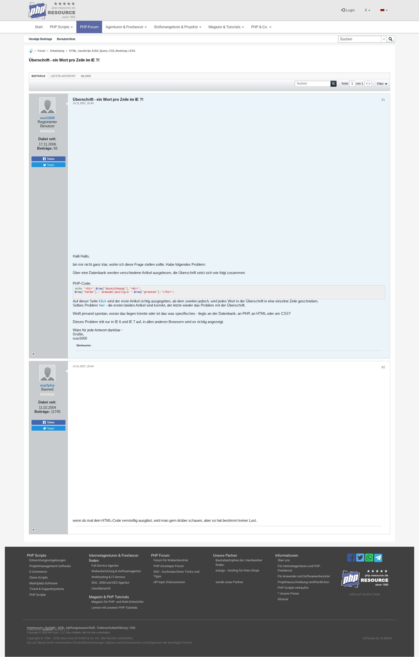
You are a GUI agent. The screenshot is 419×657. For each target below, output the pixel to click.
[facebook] (351, 560)
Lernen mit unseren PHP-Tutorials (114, 607)
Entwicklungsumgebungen (47, 560)
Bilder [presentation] (86, 76)
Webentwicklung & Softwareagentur (116, 571)
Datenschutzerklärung (112, 628)
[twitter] (360, 560)
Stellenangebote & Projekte (176, 27)
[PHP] (52, 10)
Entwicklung (57, 50)
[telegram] (378, 559)
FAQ (132, 628)
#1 (383, 100)
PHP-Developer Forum (168, 566)
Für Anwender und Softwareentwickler (304, 576)
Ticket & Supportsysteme (46, 589)
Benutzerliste (66, 39)
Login (350, 10)
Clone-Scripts (38, 577)
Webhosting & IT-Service (108, 577)
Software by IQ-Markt (377, 638)
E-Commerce (38, 571)
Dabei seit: (47, 139)
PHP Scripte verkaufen (293, 587)
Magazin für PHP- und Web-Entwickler (117, 602)
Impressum (35, 628)
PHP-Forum (89, 27)
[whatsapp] (369, 560)
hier (102, 305)
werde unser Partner (229, 582)
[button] (367, 10)
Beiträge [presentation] (38, 76)
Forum (41, 50)
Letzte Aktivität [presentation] (63, 76)
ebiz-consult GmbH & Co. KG (79, 638)
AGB (61, 628)
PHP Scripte (60, 27)
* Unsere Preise (288, 593)
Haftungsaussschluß (80, 628)
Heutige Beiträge (40, 39)
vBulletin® (47, 629)
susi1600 (47, 118)
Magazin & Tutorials (225, 27)
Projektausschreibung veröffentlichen (303, 582)
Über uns (284, 560)
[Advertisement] (218, 181)
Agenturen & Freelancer (125, 27)
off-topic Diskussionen (169, 582)
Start (39, 27)
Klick (102, 301)
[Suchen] (390, 39)
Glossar (283, 599)
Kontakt (50, 628)
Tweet (50, 165)
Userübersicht (101, 588)
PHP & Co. (260, 27)
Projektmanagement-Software (50, 566)
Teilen (50, 158)
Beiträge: (45, 148)
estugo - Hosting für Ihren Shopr (237, 570)
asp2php (47, 385)
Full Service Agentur (105, 565)
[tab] (38, 76)
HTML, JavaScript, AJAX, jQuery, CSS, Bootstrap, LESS (102, 50)
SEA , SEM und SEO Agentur (110, 582)
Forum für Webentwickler (170, 560)
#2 (383, 367)
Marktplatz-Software (43, 583)
